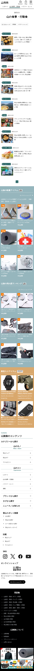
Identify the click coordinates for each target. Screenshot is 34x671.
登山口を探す (9, 520)
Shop (26, 3)
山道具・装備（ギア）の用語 (12, 596)
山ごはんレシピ (6, 24)
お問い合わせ (8, 642)
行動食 (14, 24)
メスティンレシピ (23, 24)
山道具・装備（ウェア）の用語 (13, 599)
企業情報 (6, 633)
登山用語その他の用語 (10, 624)
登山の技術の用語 (9, 616)
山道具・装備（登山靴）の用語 (13, 602)
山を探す (8, 516)
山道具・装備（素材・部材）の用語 (14, 608)
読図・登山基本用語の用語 (12, 613)
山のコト (17, 12)
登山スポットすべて (11, 527)
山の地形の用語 (8, 619)
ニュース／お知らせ (11, 505)
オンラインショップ (25, 195)
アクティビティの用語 (10, 610)
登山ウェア (8, 537)
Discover (20, 3)
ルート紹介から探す (11, 524)
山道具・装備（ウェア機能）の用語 (14, 605)
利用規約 (6, 636)
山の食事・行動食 (14, 6)
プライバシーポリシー (10, 639)
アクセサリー (9, 545)
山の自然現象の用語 (10, 622)
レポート (5, 6)
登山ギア (7, 541)
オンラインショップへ (16, 582)
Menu (31, 3)
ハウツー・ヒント (27, 6)
